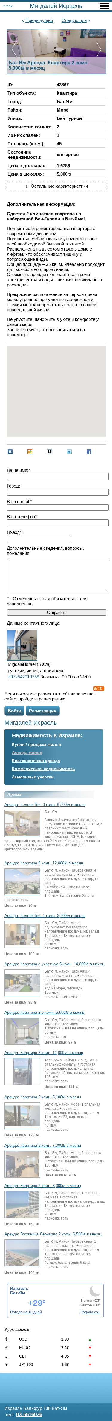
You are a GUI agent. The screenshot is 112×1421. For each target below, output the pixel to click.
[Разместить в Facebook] (89, 451)
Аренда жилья (27, 752)
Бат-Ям (17, 1292)
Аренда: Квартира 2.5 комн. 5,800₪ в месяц (44, 1012)
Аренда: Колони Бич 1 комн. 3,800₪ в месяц (44, 916)
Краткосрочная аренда (36, 760)
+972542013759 (23, 676)
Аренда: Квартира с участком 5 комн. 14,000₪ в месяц (54, 964)
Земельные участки (33, 776)
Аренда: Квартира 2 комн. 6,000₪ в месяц (42, 1186)
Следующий (74, 20)
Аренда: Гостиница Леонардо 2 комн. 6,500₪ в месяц (52, 1234)
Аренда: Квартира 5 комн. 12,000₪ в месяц (43, 863)
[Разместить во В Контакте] (10, 451)
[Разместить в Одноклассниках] (29, 451)
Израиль (19, 1288)
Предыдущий (39, 20)
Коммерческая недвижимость (43, 768)
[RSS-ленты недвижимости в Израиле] (98, 688)
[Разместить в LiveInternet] (49, 451)
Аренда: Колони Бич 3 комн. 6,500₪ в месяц (44, 805)
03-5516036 (29, 1414)
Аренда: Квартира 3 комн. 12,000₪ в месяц (43, 1053)
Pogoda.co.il (90, 1312)
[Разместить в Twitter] (69, 451)
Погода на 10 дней (26, 1312)
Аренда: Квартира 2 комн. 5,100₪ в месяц (42, 1097)
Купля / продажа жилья (36, 744)
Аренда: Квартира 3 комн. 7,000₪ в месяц (42, 1145)
